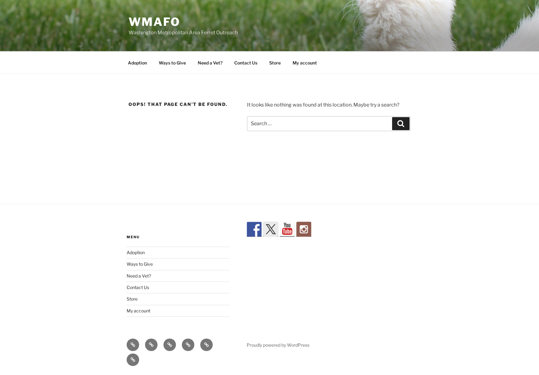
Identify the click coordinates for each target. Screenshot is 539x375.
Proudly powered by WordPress (278, 345)
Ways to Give (172, 62)
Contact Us (245, 62)
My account (305, 62)
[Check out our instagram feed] (303, 229)
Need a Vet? (210, 62)
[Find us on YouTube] (287, 229)
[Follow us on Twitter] (270, 229)
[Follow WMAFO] (254, 229)
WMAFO (154, 22)
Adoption (137, 62)
